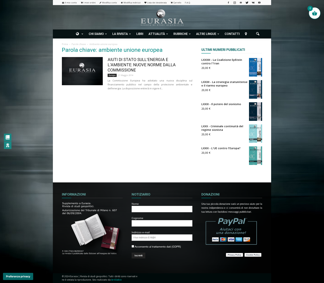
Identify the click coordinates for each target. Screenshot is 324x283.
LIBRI (139, 34)
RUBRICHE (180, 34)
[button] (257, 33)
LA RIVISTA (120, 34)
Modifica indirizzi (132, 2)
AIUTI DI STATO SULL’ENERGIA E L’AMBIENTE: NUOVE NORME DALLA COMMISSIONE (142, 64)
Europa (112, 75)
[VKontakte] (253, 2)
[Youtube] (259, 2)
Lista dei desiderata (157, 2)
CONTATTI (232, 34)
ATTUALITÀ (156, 34)
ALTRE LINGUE (206, 34)
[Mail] (241, 2)
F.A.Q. (188, 2)
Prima (65, 44)
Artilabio (116, 279)
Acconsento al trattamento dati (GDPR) (157, 246)
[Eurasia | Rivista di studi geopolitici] (162, 17)
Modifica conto (109, 2)
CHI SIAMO (96, 34)
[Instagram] (234, 2)
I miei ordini (89, 2)
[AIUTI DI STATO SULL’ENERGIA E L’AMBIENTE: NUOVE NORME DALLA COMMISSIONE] (82, 71)
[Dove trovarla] (246, 33)
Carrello (177, 2)
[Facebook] (228, 2)
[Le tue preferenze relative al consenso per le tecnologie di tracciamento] (18, 276)
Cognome (137, 218)
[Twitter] (247, 2)
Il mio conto (71, 2)
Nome (135, 203)
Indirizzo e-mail (141, 232)
